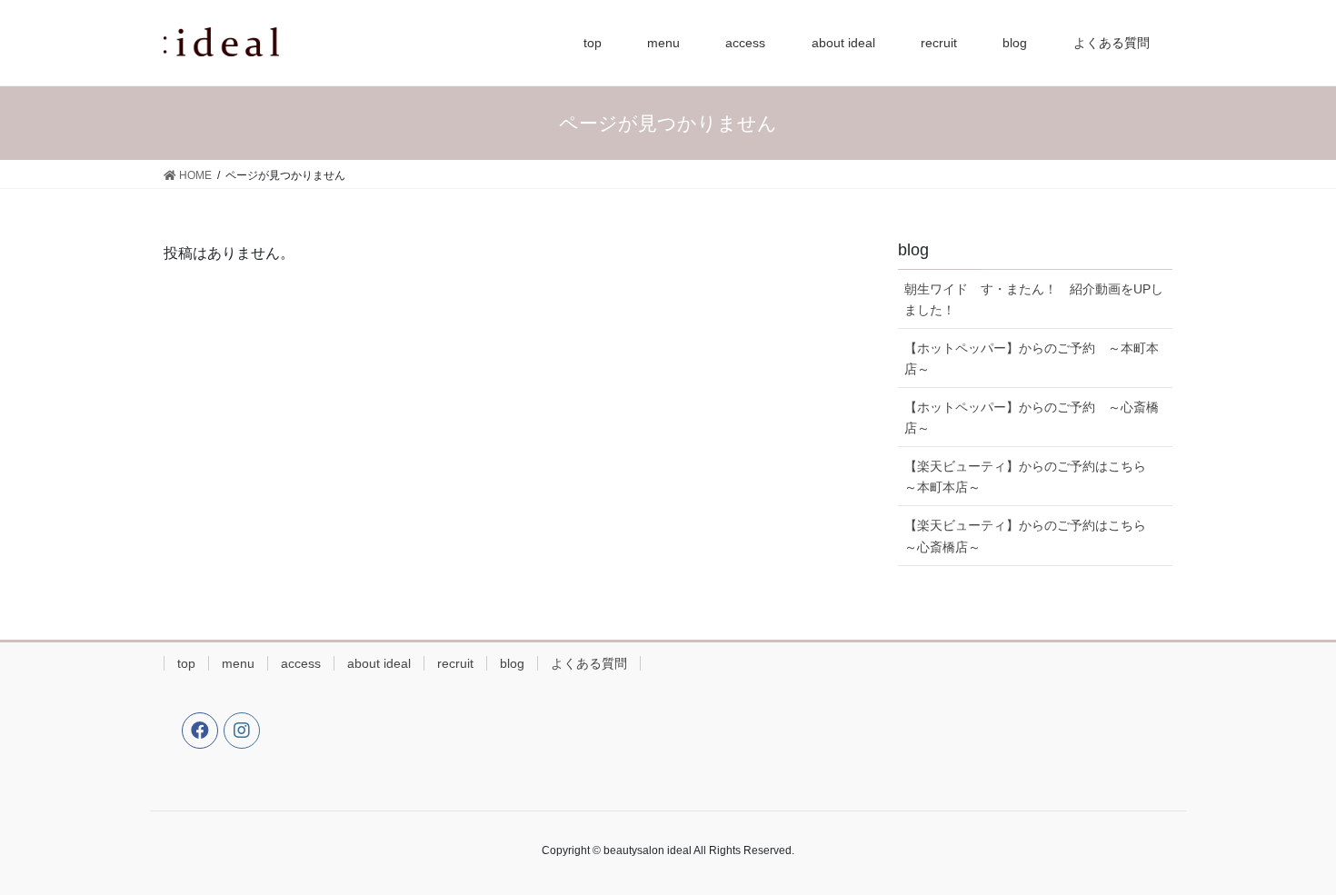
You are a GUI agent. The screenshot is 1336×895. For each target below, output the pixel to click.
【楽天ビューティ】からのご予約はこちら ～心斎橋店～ (1031, 535)
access (301, 663)
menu (238, 663)
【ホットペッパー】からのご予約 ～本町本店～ (1031, 358)
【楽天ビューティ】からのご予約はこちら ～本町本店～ (1031, 476)
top (186, 663)
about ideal (379, 663)
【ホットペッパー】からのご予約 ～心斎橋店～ (1031, 417)
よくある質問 (589, 663)
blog (512, 663)
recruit (455, 663)
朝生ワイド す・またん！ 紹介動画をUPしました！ (1033, 299)
